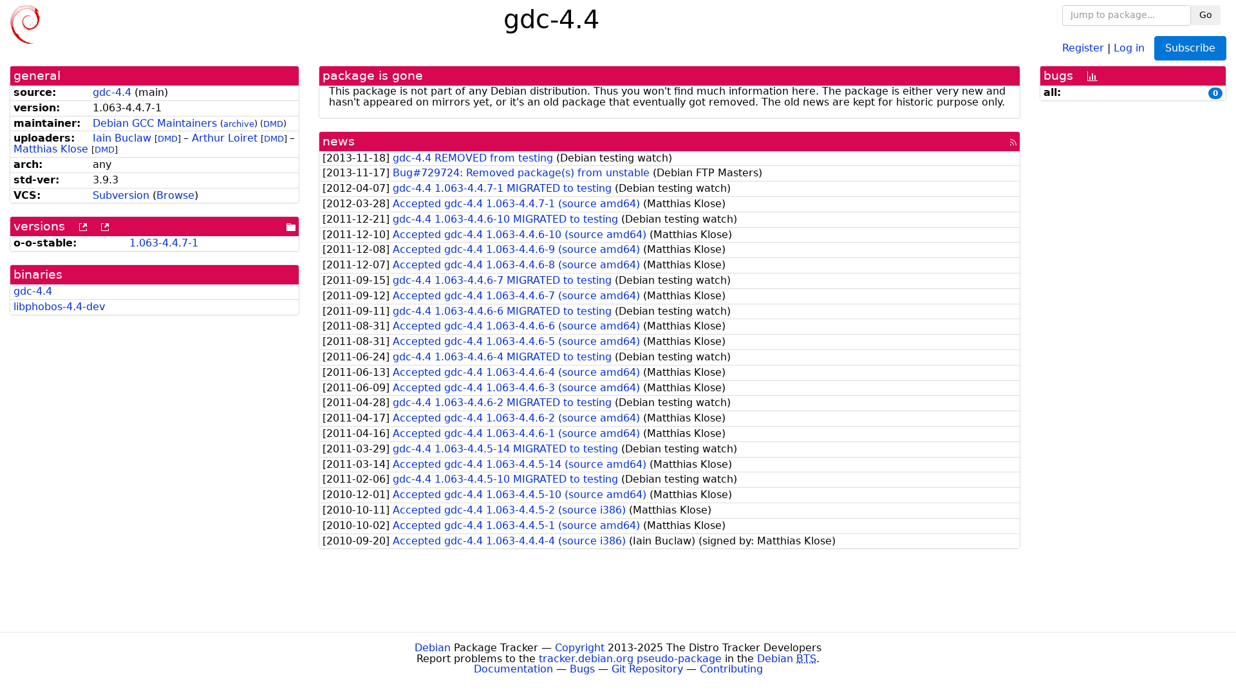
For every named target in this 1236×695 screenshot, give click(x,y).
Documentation (513, 669)
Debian (433, 648)
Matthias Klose (51, 149)
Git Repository (647, 669)
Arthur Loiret (225, 138)
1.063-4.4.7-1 (163, 243)
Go (1205, 15)
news (339, 141)
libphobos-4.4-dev (59, 307)
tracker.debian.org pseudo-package (630, 659)
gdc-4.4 (112, 92)
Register (1083, 47)
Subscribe (1190, 48)
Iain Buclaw (122, 138)
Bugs (582, 669)
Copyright (579, 648)
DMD (273, 124)
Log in (1129, 47)
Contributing (731, 669)
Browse (175, 195)
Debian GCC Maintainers (155, 123)
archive (238, 124)
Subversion (121, 195)
